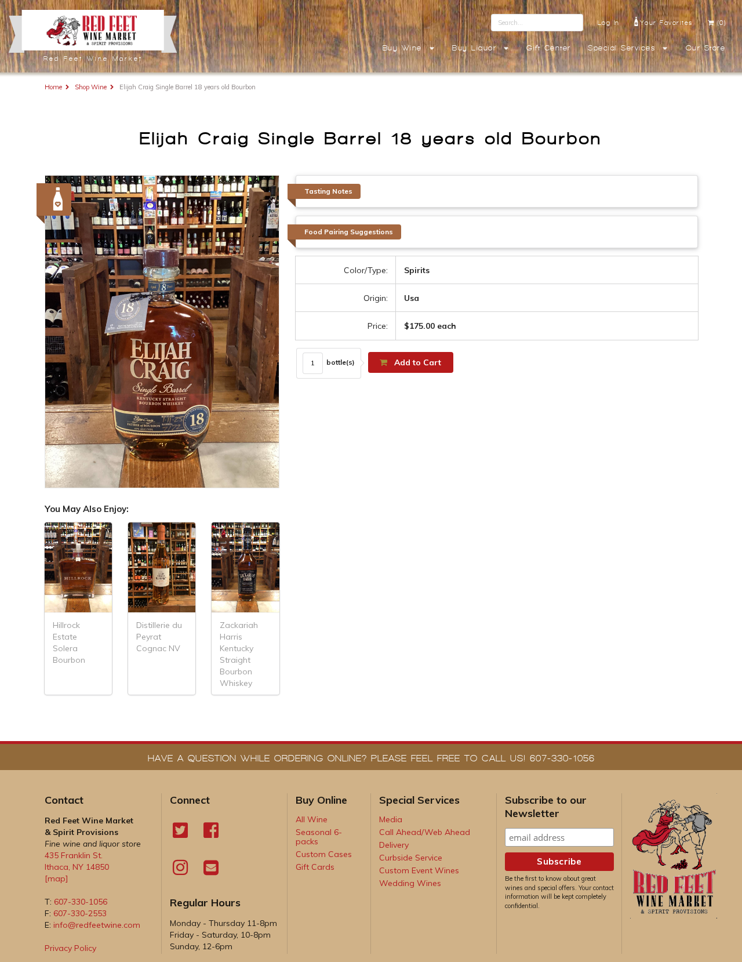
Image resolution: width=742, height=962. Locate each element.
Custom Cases (324, 854)
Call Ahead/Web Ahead (424, 832)
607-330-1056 (80, 901)
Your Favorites (666, 22)
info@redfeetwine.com (96, 925)
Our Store (706, 48)
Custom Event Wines (419, 870)
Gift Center (548, 48)
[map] (56, 878)
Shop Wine (91, 87)
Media (390, 819)
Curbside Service (410, 857)
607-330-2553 (80, 913)
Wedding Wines (410, 883)
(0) (722, 22)
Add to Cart (416, 362)
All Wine (312, 819)
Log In (609, 22)
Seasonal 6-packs (319, 837)
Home (53, 87)
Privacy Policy (70, 948)
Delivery (394, 845)
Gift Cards (315, 867)
